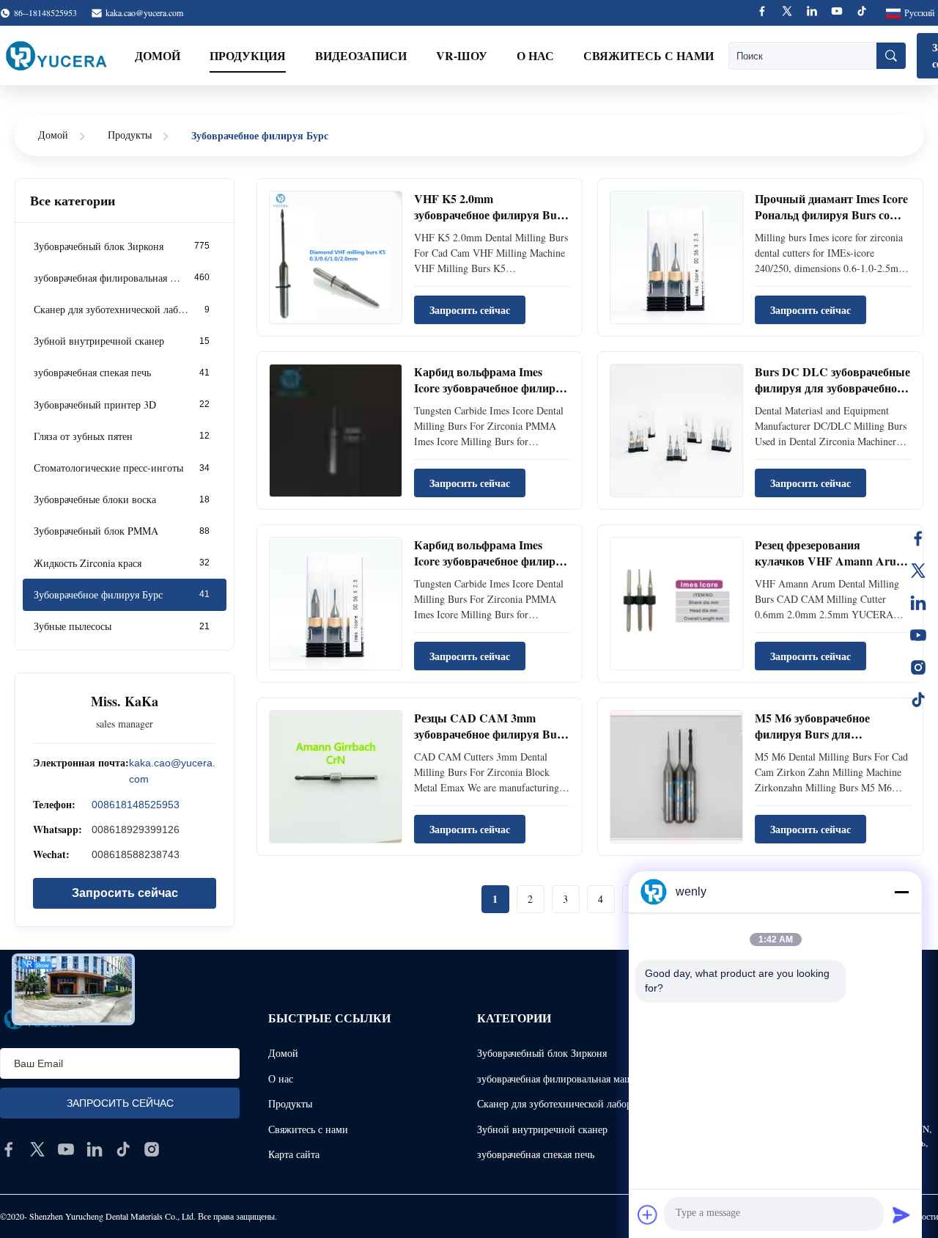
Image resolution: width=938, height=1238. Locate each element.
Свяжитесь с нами (648, 55)
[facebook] (9, 1149)
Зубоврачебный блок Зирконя (542, 1053)
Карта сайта (294, 1154)
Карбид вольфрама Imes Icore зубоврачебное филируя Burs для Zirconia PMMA (491, 388)
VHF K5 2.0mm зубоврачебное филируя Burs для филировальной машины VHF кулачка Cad (492, 223)
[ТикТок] (918, 700)
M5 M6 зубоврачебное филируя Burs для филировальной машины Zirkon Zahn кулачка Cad (822, 742)
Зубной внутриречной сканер (542, 1129)
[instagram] (151, 1149)
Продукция (248, 55)
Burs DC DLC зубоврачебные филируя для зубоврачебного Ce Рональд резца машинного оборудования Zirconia (833, 396)
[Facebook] (762, 13)
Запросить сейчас (125, 892)
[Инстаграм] (918, 667)
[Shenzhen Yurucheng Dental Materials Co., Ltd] (56, 55)
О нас (535, 55)
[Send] (901, 1214)
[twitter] (37, 1149)
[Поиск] (891, 56)
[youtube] (66, 1149)
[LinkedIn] (918, 603)
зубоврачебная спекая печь (535, 1154)
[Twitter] (787, 13)
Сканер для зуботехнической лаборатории (569, 1103)
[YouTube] (918, 635)
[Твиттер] (918, 570)
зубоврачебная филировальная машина (563, 1078)
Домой (157, 55)
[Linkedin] (812, 13)
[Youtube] (837, 13)
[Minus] (901, 892)
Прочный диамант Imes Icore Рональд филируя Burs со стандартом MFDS (831, 215)
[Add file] (648, 1214)
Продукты (130, 135)
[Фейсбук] (918, 538)
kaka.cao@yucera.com (144, 12)
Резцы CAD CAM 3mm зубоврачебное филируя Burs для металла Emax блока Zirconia (490, 742)
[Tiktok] (862, 13)
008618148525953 (136, 804)
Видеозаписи (361, 55)
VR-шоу (461, 55)
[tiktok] (123, 1149)
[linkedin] (94, 1149)
